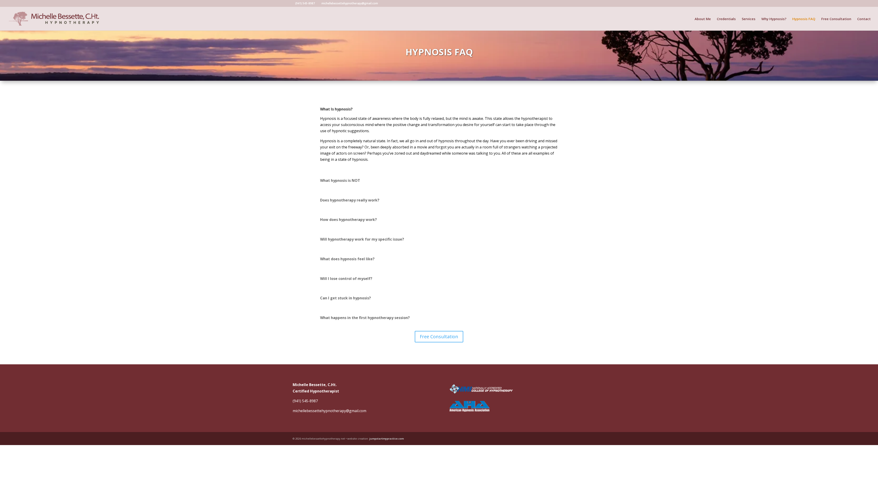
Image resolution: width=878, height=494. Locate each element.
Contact (864, 19)
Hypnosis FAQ (803, 19)
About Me (703, 19)
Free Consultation (836, 19)
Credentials (726, 19)
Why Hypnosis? (773, 19)
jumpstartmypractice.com (386, 438)
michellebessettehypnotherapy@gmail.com (329, 410)
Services (748, 19)
